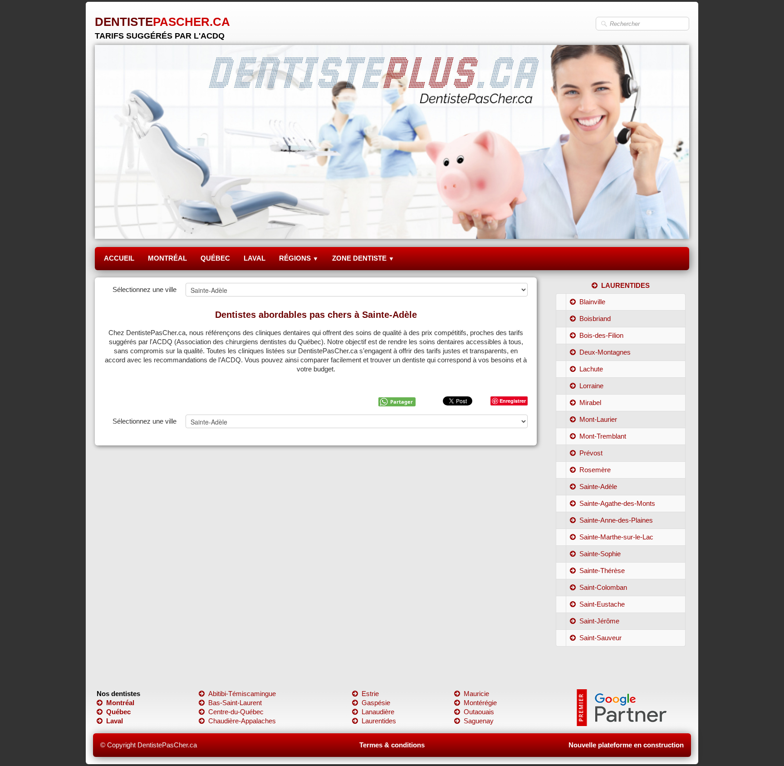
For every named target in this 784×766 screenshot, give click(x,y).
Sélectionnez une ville (144, 289)
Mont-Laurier (598, 419)
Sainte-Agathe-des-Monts (617, 503)
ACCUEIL (119, 258)
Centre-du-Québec (236, 712)
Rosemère (595, 470)
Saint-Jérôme (599, 621)
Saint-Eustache (602, 604)
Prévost (591, 453)
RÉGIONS (298, 258)
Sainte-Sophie (600, 554)
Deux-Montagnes (605, 352)
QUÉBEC (215, 258)
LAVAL (254, 258)
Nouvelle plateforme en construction (626, 745)
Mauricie (476, 693)
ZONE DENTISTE (363, 258)
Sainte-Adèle (598, 486)
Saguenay (479, 721)
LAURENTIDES (625, 285)
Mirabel (590, 402)
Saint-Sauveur (600, 638)
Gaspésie (376, 703)
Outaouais (479, 712)
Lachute (591, 369)
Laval (114, 721)
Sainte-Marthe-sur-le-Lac (616, 537)
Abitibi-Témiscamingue (242, 693)
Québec (118, 712)
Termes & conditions (392, 745)
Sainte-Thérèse (602, 570)
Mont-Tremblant (602, 436)
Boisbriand (595, 318)
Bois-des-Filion (601, 335)
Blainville (592, 302)
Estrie (370, 693)
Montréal (120, 703)
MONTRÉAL (167, 258)
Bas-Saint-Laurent (235, 703)
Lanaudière (378, 712)
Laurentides (379, 721)
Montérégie (480, 703)
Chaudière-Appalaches (242, 721)
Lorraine (591, 386)
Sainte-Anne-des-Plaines (616, 520)
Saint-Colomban (603, 587)
